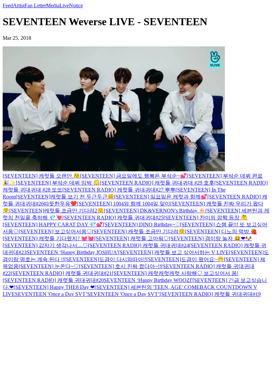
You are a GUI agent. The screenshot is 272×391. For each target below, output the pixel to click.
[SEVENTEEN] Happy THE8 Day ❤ (54, 287)
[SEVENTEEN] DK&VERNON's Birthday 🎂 (154, 210)
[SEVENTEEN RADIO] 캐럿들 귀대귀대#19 (210, 294)
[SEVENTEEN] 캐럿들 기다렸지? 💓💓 (48, 238)
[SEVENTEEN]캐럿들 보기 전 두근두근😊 (65, 196)
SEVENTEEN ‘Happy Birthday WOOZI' (148, 280)
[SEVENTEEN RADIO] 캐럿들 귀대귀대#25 (113, 217)
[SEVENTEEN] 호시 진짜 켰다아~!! (120, 266)
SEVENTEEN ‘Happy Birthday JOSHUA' (72, 252)
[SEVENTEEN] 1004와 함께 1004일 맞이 (123, 203)
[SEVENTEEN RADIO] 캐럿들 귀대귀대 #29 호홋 (157, 183)
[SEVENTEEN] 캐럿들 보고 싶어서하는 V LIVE (173, 252)
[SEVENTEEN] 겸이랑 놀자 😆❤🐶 (210, 238)
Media (52, 5)
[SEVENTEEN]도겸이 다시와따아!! (105, 259)
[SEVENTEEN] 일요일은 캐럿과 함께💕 (160, 196)
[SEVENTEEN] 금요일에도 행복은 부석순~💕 (133, 176)
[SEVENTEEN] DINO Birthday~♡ (141, 224)
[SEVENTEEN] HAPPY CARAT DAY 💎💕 (53, 224)
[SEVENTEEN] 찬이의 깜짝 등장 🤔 (205, 217)
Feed (8, 5)
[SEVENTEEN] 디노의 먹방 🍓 (221, 231)
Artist (19, 5)
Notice (76, 5)
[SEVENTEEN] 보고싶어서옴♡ (55, 231)
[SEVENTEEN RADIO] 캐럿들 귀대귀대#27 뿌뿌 (118, 190)
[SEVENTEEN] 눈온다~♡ (49, 266)
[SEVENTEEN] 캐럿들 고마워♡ (131, 238)
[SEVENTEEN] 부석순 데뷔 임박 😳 (58, 183)
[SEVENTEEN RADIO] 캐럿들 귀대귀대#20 (53, 280)
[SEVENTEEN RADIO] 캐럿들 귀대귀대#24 (138, 245)
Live (64, 5)
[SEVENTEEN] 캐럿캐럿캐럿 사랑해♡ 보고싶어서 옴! (175, 273)
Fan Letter (35, 5)
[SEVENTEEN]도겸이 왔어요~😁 (185, 259)
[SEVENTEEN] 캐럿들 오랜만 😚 (41, 176)
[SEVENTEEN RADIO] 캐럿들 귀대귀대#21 (61, 273)
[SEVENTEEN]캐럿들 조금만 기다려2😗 (56, 210)
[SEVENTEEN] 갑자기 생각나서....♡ (45, 245)
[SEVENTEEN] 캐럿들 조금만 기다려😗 (138, 231)
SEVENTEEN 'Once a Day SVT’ (51, 294)
